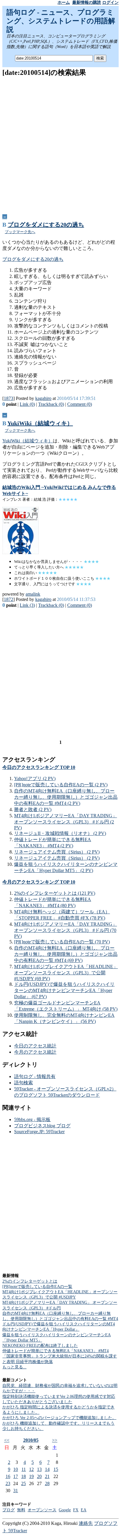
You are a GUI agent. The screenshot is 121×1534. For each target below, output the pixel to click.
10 (15, 1469)
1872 (8, 599)
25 (23, 1483)
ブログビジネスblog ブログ (42, 1125)
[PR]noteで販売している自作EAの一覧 (37, 1286)
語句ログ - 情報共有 (35, 1076)
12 (31, 1469)
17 (15, 1476)
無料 (21, 1510)
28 (47, 1483)
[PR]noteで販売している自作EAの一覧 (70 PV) (62, 941)
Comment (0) (79, 404)
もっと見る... (14, 1367)
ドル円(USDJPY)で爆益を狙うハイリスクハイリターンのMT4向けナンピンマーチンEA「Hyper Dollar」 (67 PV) (64, 990)
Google (65, 1510)
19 (31, 1476)
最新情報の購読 (86, 2)
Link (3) (27, 605)
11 (23, 1469)
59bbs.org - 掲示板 (32, 1119)
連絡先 (86, 1523)
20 (39, 1476)
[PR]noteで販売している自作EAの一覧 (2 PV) (60, 784)
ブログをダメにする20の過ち (46, 224)
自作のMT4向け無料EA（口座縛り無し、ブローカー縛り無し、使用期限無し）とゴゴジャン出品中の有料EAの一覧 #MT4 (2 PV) (65, 797)
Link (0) (27, 404)
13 (39, 1469)
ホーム (64, 2)
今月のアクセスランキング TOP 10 (38, 881)
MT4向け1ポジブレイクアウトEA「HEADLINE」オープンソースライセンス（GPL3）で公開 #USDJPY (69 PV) (66, 972)
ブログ (8, 1510)
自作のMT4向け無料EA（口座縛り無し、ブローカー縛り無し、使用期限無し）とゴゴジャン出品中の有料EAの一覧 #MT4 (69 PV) (65, 954)
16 (8, 1476)
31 (15, 1490)
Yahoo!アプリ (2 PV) (35, 778)
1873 (8, 398)
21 (47, 1476)
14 (47, 1469)
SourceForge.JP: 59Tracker (39, 1131)
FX (75, 1510)
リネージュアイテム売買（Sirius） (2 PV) (57, 851)
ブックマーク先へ (20, 232)
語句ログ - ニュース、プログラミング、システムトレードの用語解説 (60, 21)
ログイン (110, 2)
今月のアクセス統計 (35, 1051)
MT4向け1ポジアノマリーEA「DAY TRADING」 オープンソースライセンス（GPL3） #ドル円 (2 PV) (65, 821)
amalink (33, 594)
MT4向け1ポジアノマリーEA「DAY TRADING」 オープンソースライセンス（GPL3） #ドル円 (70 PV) (65, 930)
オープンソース (42, 1510)
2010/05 (30, 1440)
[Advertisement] (60, 143)
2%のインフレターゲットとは (29, 1281)
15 (55, 1469)
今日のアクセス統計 (35, 1045)
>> (54, 1440)
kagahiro (43, 398)
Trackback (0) (51, 404)
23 (8, 1483)
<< (6, 1440)
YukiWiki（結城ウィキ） (40, 423)
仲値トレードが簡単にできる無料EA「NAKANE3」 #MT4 (55, 1351)
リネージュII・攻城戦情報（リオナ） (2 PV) (60, 833)
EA (83, 1510)
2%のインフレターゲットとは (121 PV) (54, 893)
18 (23, 1476)
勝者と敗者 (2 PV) (32, 809)
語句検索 (23, 1082)
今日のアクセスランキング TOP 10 (38, 767)
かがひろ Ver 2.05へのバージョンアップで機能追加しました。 (59, 1418)
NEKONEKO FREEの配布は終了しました (40, 1345)
